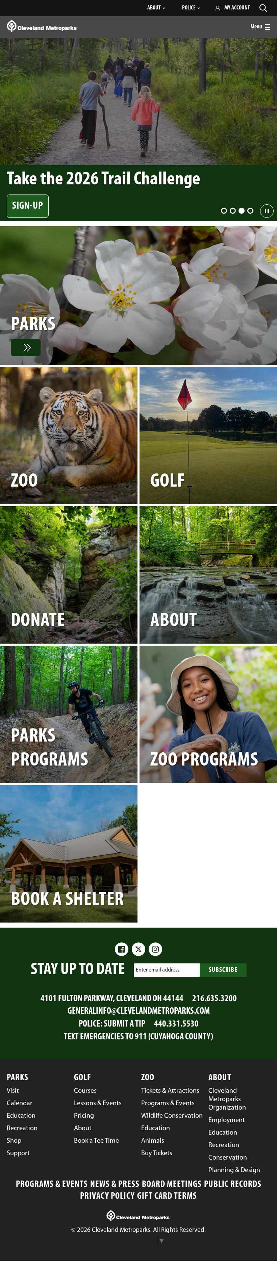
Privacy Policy (107, 1196)
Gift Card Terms (167, 1196)
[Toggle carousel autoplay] (267, 211)
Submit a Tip (124, 1024)
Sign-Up (27, 206)
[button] (224, 211)
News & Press (115, 1184)
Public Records (232, 1184)
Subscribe (223, 970)
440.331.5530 (176, 1024)
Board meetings (172, 1184)
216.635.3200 (214, 999)
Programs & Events (52, 1184)
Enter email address (157, 970)
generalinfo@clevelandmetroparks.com (139, 1011)
